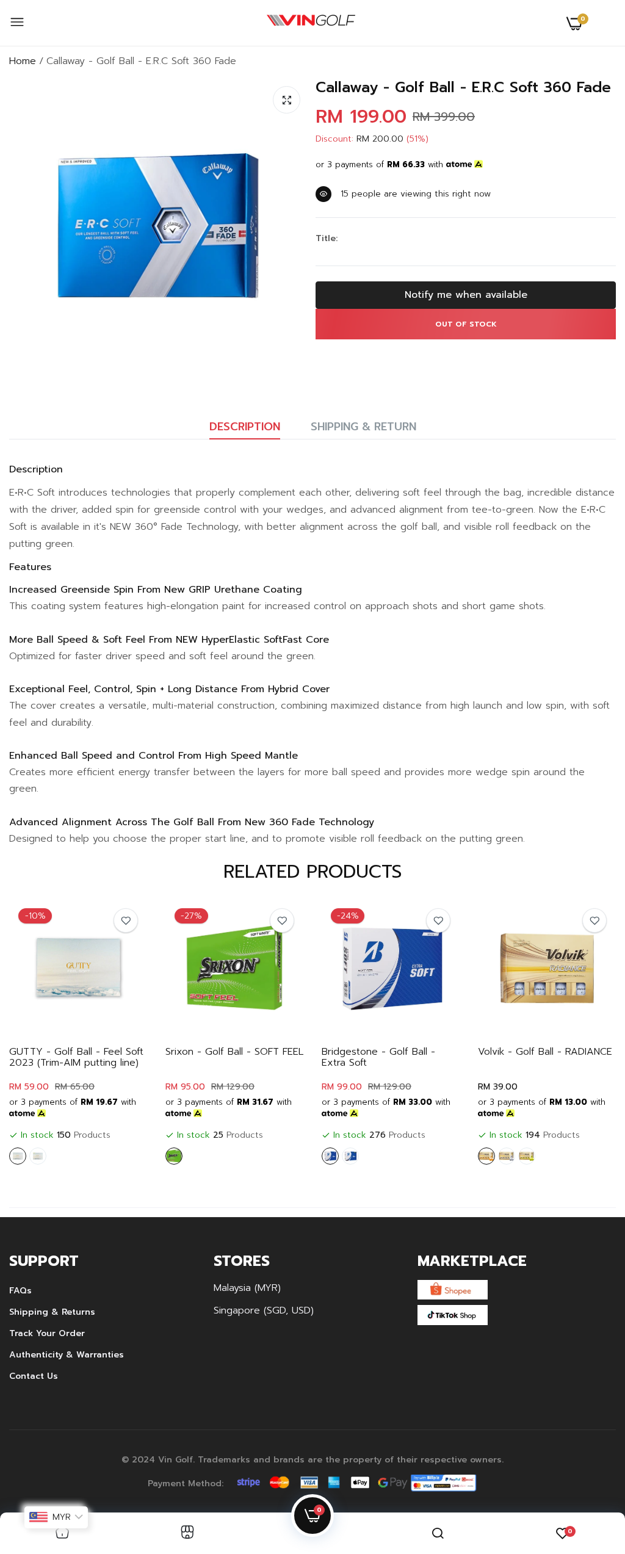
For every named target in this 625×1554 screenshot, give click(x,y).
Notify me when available (466, 294)
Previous (39, 1034)
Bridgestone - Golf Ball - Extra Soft (378, 1057)
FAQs (20, 1290)
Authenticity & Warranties (66, 1354)
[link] (126, 920)
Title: (327, 238)
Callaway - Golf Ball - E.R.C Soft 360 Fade (463, 87)
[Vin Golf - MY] (311, 23)
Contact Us (33, 1376)
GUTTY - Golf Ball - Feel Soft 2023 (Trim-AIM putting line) (76, 1057)
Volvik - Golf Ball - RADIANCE (545, 1051)
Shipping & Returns (52, 1312)
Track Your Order (47, 1333)
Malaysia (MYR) (247, 1288)
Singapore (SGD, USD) (264, 1310)
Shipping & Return (363, 426)
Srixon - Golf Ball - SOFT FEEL (234, 1051)
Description (244, 426)
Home (22, 61)
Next (585, 1034)
